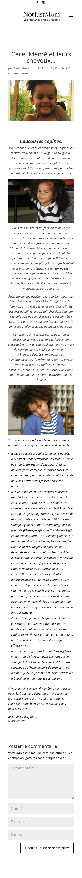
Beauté (60, 68)
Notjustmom (22, 68)
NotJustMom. (16, 721)
